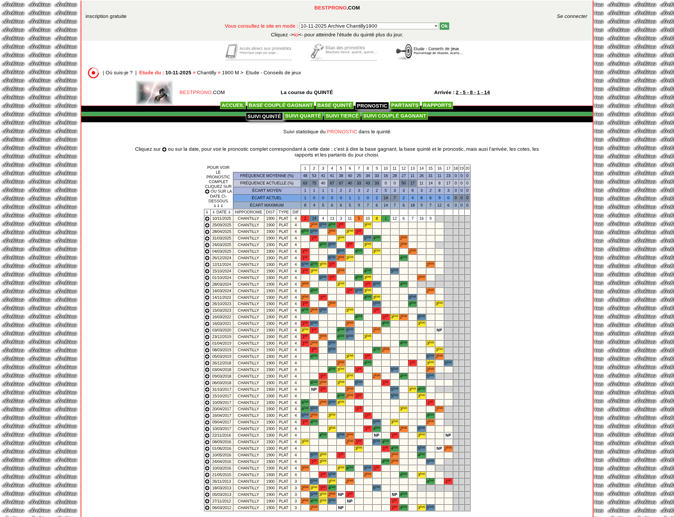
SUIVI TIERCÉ (342, 116)
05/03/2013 (221, 494)
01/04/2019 (221, 343)
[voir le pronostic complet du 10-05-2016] (207, 455)
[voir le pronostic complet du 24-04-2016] (207, 461)
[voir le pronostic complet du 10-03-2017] (207, 428)
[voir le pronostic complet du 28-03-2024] (207, 284)
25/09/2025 (221, 225)
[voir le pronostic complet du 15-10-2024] (207, 271)
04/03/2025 (221, 251)
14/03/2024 (221, 291)
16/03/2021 (221, 323)
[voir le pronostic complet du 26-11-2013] (207, 481)
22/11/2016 (221, 435)
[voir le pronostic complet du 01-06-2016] (207, 448)
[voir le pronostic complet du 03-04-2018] (207, 369)
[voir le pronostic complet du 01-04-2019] (207, 343)
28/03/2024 (221, 284)
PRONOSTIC (372, 106)
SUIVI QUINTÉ (264, 116)
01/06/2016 (221, 448)
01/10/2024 (221, 277)
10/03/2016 (221, 468)
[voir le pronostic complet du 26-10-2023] (207, 303)
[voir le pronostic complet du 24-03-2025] (207, 244)
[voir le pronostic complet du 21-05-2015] (207, 474)
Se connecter (564, 16)
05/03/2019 (221, 356)
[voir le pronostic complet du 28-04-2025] (207, 231)
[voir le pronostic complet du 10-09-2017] (207, 402)
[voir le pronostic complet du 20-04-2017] (207, 409)
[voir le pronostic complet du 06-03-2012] (207, 507)
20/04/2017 (221, 409)
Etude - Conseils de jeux (273, 72)
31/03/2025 (221, 238)
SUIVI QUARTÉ (303, 116)
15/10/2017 (221, 396)
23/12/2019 (221, 336)
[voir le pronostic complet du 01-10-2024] (207, 277)
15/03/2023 (221, 310)
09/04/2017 (221, 422)
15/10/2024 (221, 271)
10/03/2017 (221, 428)
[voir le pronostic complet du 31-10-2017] (207, 389)
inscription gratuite (106, 16)
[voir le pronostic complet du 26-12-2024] (207, 257)
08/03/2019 (221, 350)
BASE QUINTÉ (334, 105)
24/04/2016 (221, 461)
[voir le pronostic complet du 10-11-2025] (207, 218)
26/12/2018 (221, 363)
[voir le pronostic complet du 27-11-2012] (207, 501)
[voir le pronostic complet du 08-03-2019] (207, 350)
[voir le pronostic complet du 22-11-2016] (207, 435)
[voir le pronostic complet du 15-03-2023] (207, 310)
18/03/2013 (221, 488)
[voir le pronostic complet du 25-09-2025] (207, 225)
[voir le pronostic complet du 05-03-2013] (207, 494)
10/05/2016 (221, 455)
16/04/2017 (221, 415)
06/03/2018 (221, 383)
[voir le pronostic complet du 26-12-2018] (207, 362)
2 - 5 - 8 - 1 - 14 (473, 92)
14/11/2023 (221, 297)
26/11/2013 (221, 481)
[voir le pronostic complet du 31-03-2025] (207, 238)
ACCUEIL (233, 105)
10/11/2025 (221, 218)
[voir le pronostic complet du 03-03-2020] (207, 330)
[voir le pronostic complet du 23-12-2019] (207, 336)
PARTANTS (405, 105)
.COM (337, 8)
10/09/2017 (221, 402)
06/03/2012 (221, 507)
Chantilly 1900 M (189, 72)
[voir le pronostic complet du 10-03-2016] (207, 468)
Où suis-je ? (119, 72)
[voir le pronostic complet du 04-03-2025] (207, 251)
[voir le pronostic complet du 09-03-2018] (207, 376)
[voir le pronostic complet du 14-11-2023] (207, 297)
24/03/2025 (221, 244)
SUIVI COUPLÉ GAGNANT (394, 116)
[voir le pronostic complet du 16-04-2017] (207, 415)
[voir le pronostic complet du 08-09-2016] (207, 442)
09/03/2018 (221, 376)
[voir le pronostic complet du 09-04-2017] (207, 422)
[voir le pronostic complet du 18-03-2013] (207, 487)
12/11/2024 (221, 264)
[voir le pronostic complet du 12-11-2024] (207, 264)
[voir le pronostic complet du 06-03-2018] (207, 382)
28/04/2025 (221, 231)
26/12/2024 (221, 258)
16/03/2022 (221, 317)
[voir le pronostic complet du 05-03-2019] (207, 356)
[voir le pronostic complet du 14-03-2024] (207, 290)
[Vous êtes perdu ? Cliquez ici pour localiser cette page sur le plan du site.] (93, 72)
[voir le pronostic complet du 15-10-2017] (207, 395)
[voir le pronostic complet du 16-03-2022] (207, 317)
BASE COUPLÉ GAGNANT (281, 105)
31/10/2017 (221, 389)
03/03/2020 (221, 330)
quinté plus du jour (337, 34)
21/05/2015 (221, 474)
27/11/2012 (221, 501)
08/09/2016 (221, 442)
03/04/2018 (221, 369)
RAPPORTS (437, 105)
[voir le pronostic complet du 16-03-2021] (207, 323)
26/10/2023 (221, 303)
